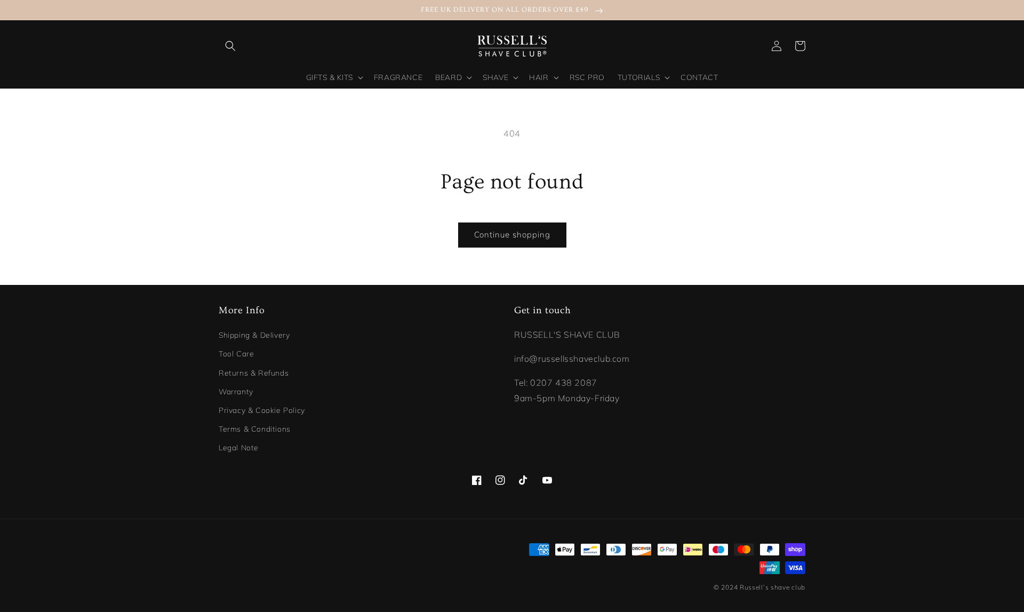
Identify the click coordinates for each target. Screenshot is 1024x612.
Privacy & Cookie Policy (262, 410)
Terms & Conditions (255, 429)
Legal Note (239, 447)
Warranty (236, 391)
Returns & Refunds (254, 373)
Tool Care (236, 354)
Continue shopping (512, 234)
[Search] (230, 46)
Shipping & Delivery (254, 335)
